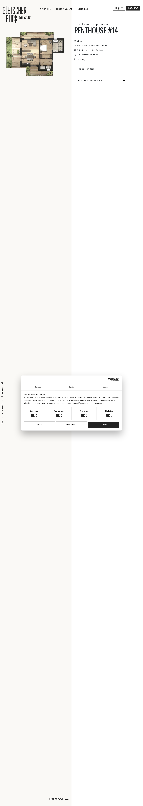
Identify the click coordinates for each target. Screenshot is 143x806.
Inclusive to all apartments (91, 80)
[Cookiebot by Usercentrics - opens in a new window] (109, 379)
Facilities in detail (86, 69)
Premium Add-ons (64, 8)
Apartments (45, 8)
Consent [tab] (38, 387)
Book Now (133, 8)
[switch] (59, 415)
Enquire (119, 8)
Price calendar (56, 799)
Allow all (103, 425)
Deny (39, 425)
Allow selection (72, 425)
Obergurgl (83, 8)
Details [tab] (71, 387)
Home (1, 421)
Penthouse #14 (1, 389)
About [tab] (105, 387)
